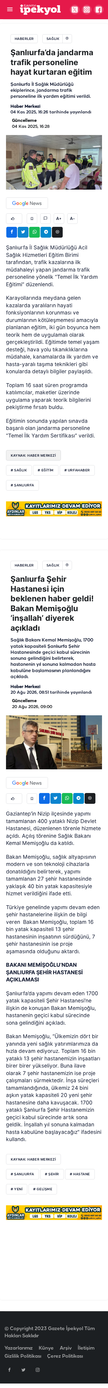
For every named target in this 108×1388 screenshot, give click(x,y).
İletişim (86, 1348)
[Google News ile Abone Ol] (27, 203)
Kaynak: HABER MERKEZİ (33, 1159)
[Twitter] (23, 1369)
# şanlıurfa (22, 485)
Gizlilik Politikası (22, 1356)
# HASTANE (80, 1174)
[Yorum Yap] (45, 218)
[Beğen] (14, 218)
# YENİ (16, 1189)
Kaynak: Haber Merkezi (33, 455)
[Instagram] (37, 1369)
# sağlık (19, 470)
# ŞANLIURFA (22, 1174)
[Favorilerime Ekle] (32, 218)
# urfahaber (77, 470)
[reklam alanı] (54, 508)
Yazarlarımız (18, 1348)
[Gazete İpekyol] (40, 9)
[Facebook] (9, 1369)
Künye (46, 1348)
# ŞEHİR (52, 1174)
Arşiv (66, 1348)
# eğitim (45, 470)
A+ (59, 219)
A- (72, 219)
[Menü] (9, 10)
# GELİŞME (42, 1189)
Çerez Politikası (65, 1356)
